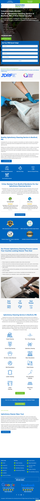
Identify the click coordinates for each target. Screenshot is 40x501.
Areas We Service (5, 431)
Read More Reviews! (20, 214)
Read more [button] (10, 209)
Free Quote (5, 468)
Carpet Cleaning (10, 339)
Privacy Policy (32, 498)
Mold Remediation (10, 367)
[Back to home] (20, 5)
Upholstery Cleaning (30, 348)
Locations (5, 472)
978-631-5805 (7, 35)
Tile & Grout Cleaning (30, 339)
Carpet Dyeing (30, 367)
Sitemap (37, 498)
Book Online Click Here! (30, 2)
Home (4, 463)
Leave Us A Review (6, 475)
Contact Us (5, 465)
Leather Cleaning (10, 376)
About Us (4, 470)
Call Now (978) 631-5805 (10, 2)
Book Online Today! (6, 38)
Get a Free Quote (20, 393)
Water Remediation (30, 357)
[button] (1, 5)
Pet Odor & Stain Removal (10, 357)
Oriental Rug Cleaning (10, 348)
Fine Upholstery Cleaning (34, 471)
